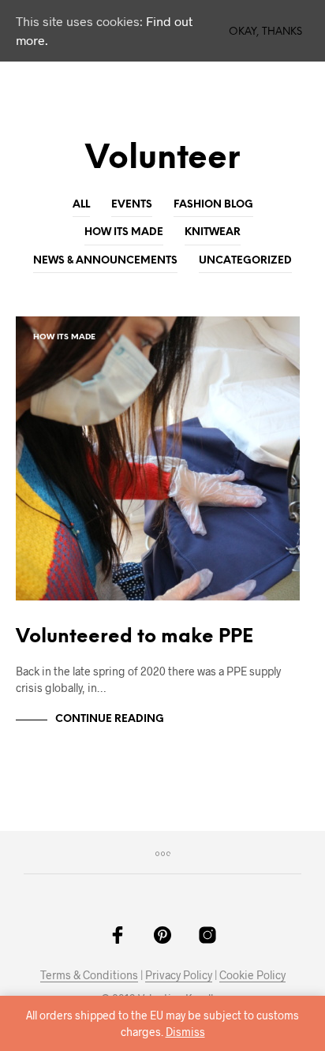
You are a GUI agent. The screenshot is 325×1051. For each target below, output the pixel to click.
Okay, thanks (265, 32)
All (81, 205)
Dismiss (185, 1031)
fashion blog (213, 205)
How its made (123, 232)
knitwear (213, 232)
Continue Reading (109, 719)
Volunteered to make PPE (134, 637)
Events (131, 205)
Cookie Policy (252, 975)
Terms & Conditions (89, 975)
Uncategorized (245, 261)
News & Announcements (105, 261)
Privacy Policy (178, 975)
